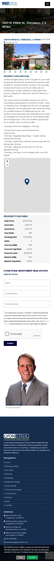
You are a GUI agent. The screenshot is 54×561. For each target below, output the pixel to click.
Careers (8, 497)
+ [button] (7, 161)
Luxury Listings (10, 486)
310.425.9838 (11, 539)
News (7, 501)
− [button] (7, 165)
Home (7, 462)
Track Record (10, 493)
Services (8, 474)
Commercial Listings (13, 489)
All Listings (9, 478)
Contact (8, 505)
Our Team (9, 470)
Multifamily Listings (12, 482)
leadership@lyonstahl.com (17, 542)
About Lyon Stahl (12, 466)
